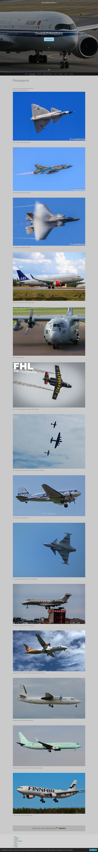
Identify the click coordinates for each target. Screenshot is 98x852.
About (15, 845)
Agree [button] (93, 850)
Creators (16, 843)
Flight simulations (18, 841)
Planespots (16, 838)
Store (15, 842)
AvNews (16, 839)
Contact (16, 846)
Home (15, 836)
